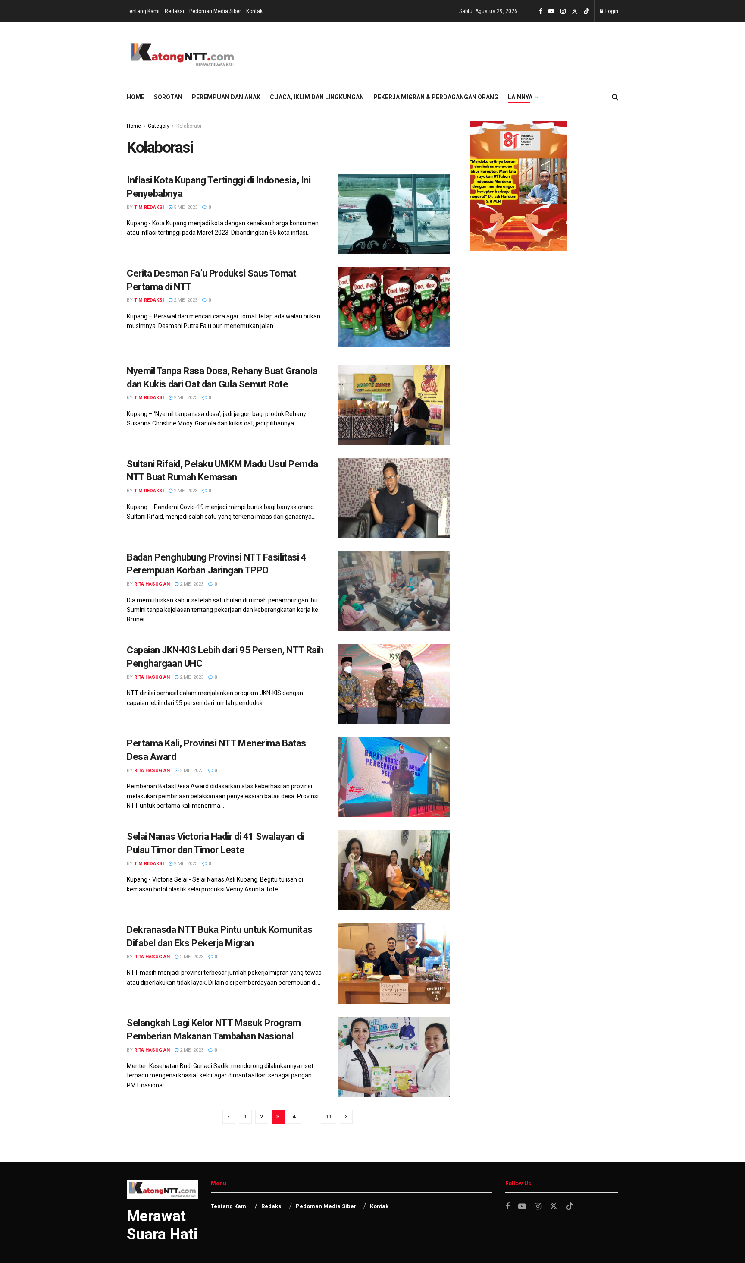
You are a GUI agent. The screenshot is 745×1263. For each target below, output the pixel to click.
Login (611, 11)
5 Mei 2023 (184, 207)
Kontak (254, 11)
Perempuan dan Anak (226, 97)
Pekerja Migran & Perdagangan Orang (435, 97)
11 (329, 1116)
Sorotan (168, 97)
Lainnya (520, 97)
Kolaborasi (188, 126)
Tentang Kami (143, 11)
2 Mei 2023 (184, 300)
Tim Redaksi (149, 207)
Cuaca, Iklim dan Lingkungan (317, 97)
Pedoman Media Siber (215, 11)
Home (135, 97)
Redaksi (174, 11)
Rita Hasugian (152, 584)
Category (158, 126)
